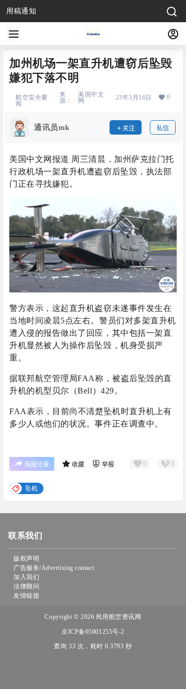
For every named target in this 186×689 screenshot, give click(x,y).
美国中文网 (91, 97)
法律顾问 (26, 586)
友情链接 (26, 595)
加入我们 (26, 577)
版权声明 (26, 558)
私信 (163, 128)
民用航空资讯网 (117, 616)
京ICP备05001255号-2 (93, 631)
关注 (128, 128)
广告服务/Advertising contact (53, 567)
